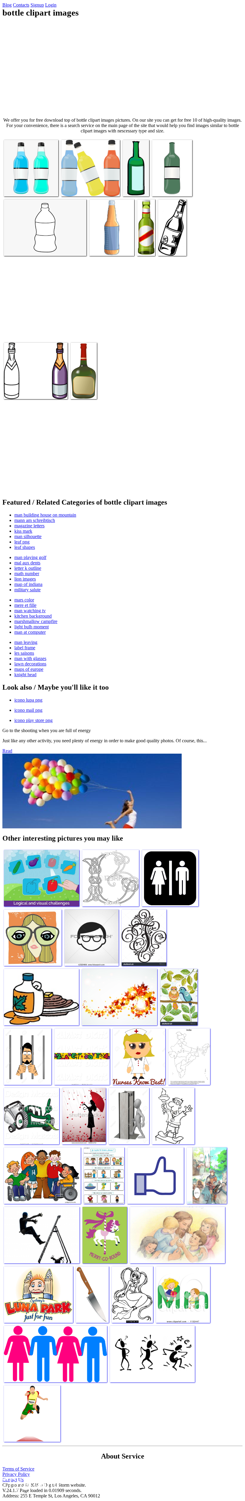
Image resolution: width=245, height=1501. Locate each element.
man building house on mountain (45, 514)
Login (50, 4)
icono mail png (28, 710)
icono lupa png (28, 700)
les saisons (24, 653)
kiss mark (23, 531)
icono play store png (33, 720)
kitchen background (33, 616)
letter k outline (27, 568)
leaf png (22, 541)
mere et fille (25, 605)
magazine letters (29, 525)
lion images (25, 578)
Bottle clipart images (22, 188)
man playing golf (30, 557)
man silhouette (28, 536)
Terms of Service (18, 1468)
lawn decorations (30, 663)
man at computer (30, 632)
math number (26, 573)
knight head (25, 674)
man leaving (25, 642)
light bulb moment (31, 626)
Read (7, 750)
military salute (27, 589)
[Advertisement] (122, 67)
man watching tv (30, 610)
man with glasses (30, 658)
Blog (7, 4)
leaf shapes (24, 547)
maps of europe (28, 669)
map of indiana (28, 584)
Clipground (30, 1483)
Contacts (21, 4)
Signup (37, 4)
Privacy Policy (16, 1474)
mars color (24, 599)
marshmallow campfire (35, 621)
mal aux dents (27, 562)
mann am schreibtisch (34, 520)
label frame (24, 647)
